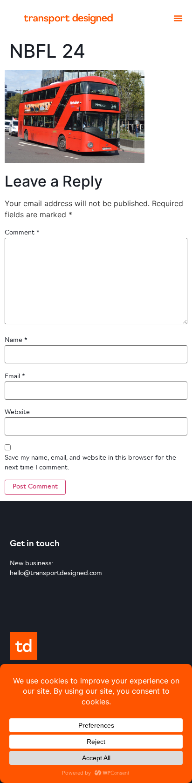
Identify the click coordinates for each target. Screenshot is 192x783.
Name (16, 340)
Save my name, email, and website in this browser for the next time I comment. (90, 463)
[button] (178, 18)
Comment (22, 232)
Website (17, 412)
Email (15, 376)
